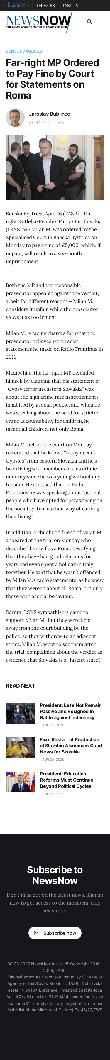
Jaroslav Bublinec (49, 114)
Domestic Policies (24, 51)
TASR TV (70, 6)
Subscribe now (59, 933)
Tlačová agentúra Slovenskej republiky (44, 976)
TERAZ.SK (45, 6)
